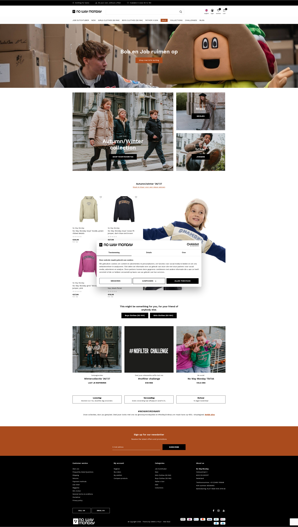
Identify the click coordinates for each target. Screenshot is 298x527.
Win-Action (77, 491)
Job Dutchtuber (81, 20)
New (93, 20)
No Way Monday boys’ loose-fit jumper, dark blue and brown (121, 232)
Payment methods (79, 481)
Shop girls (139, 63)
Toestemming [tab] (114, 252)
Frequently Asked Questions (83, 472)
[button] (147, 83)
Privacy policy (78, 500)
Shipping (76, 475)
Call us (81, 510)
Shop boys (158, 63)
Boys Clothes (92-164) (132, 20)
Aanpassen (147, 281)
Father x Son (151, 20)
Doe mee (149, 383)
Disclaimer (76, 497)
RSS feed (166, 522)
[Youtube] (224, 510)
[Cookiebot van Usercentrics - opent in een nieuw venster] (188, 244)
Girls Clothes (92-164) (108, 20)
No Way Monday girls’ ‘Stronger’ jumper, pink (86, 287)
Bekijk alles (210, 415)
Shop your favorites (123, 157)
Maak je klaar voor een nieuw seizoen (149, 187)
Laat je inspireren (97, 383)
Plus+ (159, 522)
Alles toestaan (182, 281)
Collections (176, 20)
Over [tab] (184, 252)
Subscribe (174, 447)
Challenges (191, 20)
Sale (164, 20)
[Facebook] (213, 510)
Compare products (121, 478)
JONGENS (200, 157)
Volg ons (200, 383)
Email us (100, 510)
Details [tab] (149, 252)
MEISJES (201, 116)
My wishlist (118, 475)
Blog (202, 20)
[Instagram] (218, 510)
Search (181, 12)
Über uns (76, 469)
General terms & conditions (83, 494)
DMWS (153, 522)
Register (117, 469)
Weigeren (115, 281)
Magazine (76, 488)
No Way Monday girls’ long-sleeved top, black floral (123, 287)
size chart (76, 485)
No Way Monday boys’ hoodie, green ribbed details (88, 232)
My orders (117, 472)
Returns (75, 478)
